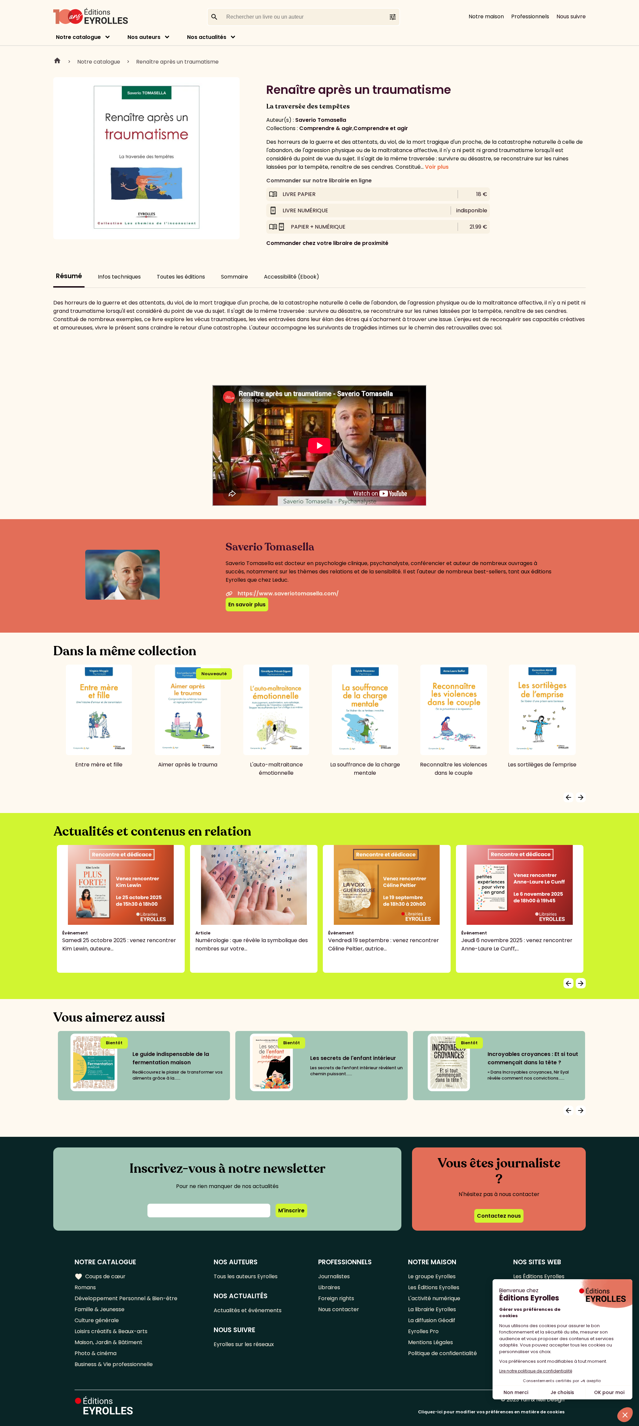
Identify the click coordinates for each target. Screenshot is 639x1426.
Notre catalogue (78, 37)
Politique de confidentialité (442, 1353)
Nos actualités (206, 37)
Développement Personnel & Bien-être (126, 1298)
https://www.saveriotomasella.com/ (288, 593)
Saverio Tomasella (320, 120)
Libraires (329, 1287)
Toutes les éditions (181, 277)
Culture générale (97, 1320)
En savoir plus (247, 604)
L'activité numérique (434, 1298)
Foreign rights (336, 1298)
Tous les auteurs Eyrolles (246, 1276)
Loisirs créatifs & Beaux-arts (111, 1331)
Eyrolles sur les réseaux (244, 1344)
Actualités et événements (248, 1310)
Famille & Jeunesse (99, 1309)
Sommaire (234, 277)
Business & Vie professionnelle (114, 1364)
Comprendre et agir (380, 128)
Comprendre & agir (325, 128)
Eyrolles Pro (423, 1331)
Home (57, 62)
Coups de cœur (100, 1277)
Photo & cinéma (95, 1353)
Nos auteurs (143, 37)
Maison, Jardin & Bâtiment (108, 1342)
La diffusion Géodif (431, 1320)
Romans (85, 1287)
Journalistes (334, 1276)
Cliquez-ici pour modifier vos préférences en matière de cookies (491, 1412)
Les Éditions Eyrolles (433, 1287)
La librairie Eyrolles (432, 1309)
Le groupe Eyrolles (432, 1276)
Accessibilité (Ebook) (291, 277)
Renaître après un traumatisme (177, 62)
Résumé (69, 276)
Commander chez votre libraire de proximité (327, 243)
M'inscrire (291, 1210)
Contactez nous (499, 1216)
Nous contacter (338, 1309)
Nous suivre (571, 16)
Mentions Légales (430, 1342)
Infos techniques (119, 277)
